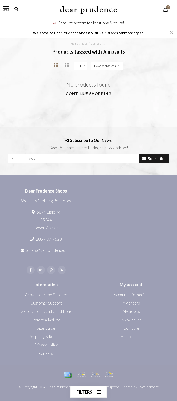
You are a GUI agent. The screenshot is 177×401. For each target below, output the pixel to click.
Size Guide (46, 328)
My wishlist (131, 319)
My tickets (131, 311)
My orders (131, 303)
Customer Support (46, 303)
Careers (46, 353)
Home (74, 43)
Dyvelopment (148, 387)
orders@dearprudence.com (49, 250)
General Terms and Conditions (46, 311)
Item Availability (46, 319)
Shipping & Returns (46, 336)
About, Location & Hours (46, 294)
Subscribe (156, 158)
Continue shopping (89, 93)
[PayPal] (81, 374)
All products (131, 336)
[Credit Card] (68, 374)
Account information (131, 294)
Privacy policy (46, 344)
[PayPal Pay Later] (95, 374)
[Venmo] (109, 374)
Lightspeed (110, 387)
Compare (131, 328)
